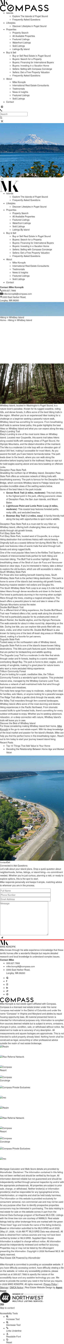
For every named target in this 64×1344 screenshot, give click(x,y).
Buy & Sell (11, 52)
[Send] (2, 938)
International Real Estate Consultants (30, 85)
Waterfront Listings (21, 42)
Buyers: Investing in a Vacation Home (30, 65)
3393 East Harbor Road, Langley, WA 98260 (18, 971)
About (9, 78)
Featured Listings (21, 39)
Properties (11, 29)
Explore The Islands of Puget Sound (30, 16)
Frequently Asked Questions (26, 19)
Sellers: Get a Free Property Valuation (31, 72)
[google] (7, 977)
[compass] (7, 994)
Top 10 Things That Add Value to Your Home (28, 745)
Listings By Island (21, 49)
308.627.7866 (13, 963)
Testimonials (18, 88)
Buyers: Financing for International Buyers (33, 62)
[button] (32, 1310)
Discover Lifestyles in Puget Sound (29, 26)
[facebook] (6, 981)
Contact (10, 101)
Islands (9, 12)
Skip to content (7, 1307)
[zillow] (7, 991)
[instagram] (7, 984)
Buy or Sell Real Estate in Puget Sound (31, 55)
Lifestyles (10, 22)
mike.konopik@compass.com (20, 966)
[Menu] (2, 121)
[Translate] (2, 107)
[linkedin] (7, 987)
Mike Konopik (19, 82)
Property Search (20, 32)
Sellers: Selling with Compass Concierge (32, 68)
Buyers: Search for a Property (27, 59)
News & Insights (20, 91)
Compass (4, 1007)
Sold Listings (18, 45)
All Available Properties (23, 35)
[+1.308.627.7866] (1, 110)
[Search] (1, 117)
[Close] (2, 179)
